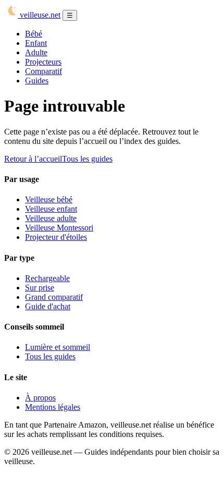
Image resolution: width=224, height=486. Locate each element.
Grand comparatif (54, 297)
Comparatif (43, 71)
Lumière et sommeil (57, 347)
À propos (40, 397)
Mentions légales (52, 407)
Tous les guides (87, 158)
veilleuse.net (39, 14)
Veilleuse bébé (48, 199)
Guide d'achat (47, 306)
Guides (36, 80)
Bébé (33, 33)
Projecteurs (43, 61)
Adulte (36, 52)
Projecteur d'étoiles (56, 237)
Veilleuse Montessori (59, 227)
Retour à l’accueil (33, 158)
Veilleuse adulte (51, 218)
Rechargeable (47, 278)
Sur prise (39, 287)
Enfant (36, 43)
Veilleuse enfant (51, 208)
